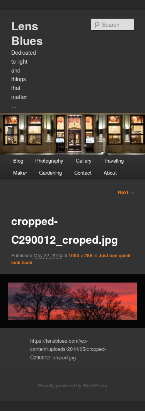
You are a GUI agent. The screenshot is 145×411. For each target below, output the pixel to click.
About (110, 172)
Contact (83, 172)
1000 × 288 (80, 255)
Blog (18, 160)
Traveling (114, 160)
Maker (20, 172)
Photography (49, 160)
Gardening (50, 172)
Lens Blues (27, 33)
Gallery (84, 160)
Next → (126, 192)
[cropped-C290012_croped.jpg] (72, 301)
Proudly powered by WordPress (72, 385)
